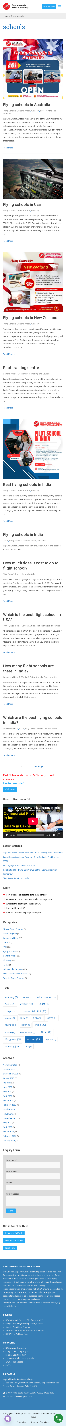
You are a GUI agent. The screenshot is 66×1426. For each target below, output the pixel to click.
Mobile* (10, 1182)
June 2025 (7, 1087)
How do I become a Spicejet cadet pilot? (24, 912)
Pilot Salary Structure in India (16, 878)
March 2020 (8, 1131)
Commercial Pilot (10, 677)
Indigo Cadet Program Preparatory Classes (24, 1323)
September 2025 (10, 1073)
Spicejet (51, 1039)
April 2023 (7, 1127)
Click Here (10, 789)
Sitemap (34, 1422)
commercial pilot (33, 1011)
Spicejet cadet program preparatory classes (40, 1296)
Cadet (44, 1004)
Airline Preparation (46, 997)
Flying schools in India (23, 534)
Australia (10, 1004)
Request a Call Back (13, 1233)
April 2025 (7, 1096)
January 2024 (9, 1113)
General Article (23, 110)
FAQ (5, 574)
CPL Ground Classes (14, 1362)
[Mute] (54, 835)
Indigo (10, 1032)
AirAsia (27, 997)
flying (10, 1024)
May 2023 (7, 1122)
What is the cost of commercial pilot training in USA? (29, 899)
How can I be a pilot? (15, 908)
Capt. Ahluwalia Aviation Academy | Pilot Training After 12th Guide (33, 852)
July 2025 (7, 1082)
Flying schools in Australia (26, 104)
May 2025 (7, 1091)
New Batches (49, 6)
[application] (33, 821)
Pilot (46, 1032)
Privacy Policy (22, 1422)
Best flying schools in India (27, 484)
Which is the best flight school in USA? (23, 903)
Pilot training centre (21, 367)
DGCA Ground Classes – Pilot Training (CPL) (24, 1320)
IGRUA (6, 964)
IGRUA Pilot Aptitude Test (16, 1334)
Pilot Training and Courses (38, 373)
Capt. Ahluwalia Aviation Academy (20, 6)
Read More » (9, 147)
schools (34, 1039)
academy (11, 997)
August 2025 (8, 1078)
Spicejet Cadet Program (14, 978)
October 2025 (9, 1069)
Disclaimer (44, 1422)
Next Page (39, 766)
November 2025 (10, 1064)
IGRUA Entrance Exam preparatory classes (21, 1299)
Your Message (12, 1193)
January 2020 (9, 1140)
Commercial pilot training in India (20, 1358)
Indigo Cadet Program (13, 969)
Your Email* (11, 1171)
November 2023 (10, 1118)
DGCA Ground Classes (46, 1289)
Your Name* (11, 1160)
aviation (26, 1003)
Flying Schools (9, 110)
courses (10, 1018)
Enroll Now (10, 1248)
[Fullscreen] (58, 835)
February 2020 (9, 1136)
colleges (10, 1011)
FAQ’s (8, 1365)
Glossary (35, 110)
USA (28, 1046)
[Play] (7, 835)
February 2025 (9, 1104)
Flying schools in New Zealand (30, 317)
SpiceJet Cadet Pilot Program (18, 1327)
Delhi (24, 1018)
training (12, 1046)
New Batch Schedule (14, 1240)
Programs (13, 1039)
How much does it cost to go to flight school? (26, 894)
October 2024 (9, 1109)
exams (51, 1017)
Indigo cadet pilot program (17, 1351)
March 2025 (8, 1100)
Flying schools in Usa (22, 204)
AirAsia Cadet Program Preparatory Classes (25, 1330)
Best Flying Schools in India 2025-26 (19, 865)
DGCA (5, 540)
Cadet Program (10, 933)
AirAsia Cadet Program (13, 929)
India (40, 1024)
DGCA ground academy (16, 1348)
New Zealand (27, 1032)
